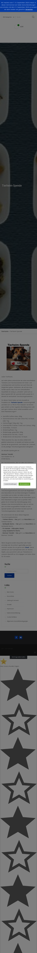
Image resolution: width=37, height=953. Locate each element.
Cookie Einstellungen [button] (10, 484)
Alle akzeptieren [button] (24, 484)
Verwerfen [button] (29, 9)
